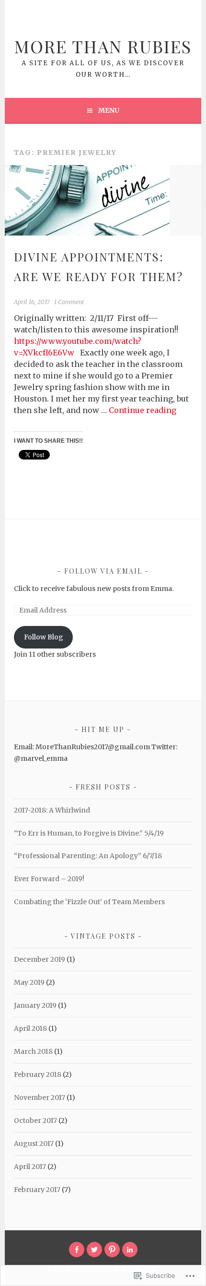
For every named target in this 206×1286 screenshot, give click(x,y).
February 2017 (37, 1189)
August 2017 (34, 1143)
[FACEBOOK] (76, 1249)
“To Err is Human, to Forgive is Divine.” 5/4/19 (89, 833)
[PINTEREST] (112, 1249)
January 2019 (35, 1005)
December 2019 (39, 959)
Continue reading (142, 410)
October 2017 (35, 1120)
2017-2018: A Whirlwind (52, 810)
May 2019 (29, 982)
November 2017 (39, 1097)
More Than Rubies (103, 46)
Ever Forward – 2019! (49, 878)
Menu (108, 110)
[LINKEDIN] (129, 1249)
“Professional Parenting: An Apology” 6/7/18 (88, 855)
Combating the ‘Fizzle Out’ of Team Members (89, 901)
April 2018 (30, 1028)
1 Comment (69, 302)
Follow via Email (103, 571)
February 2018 (37, 1074)
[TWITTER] (94, 1249)
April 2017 (30, 1166)
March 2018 (33, 1051)
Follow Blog (43, 637)
